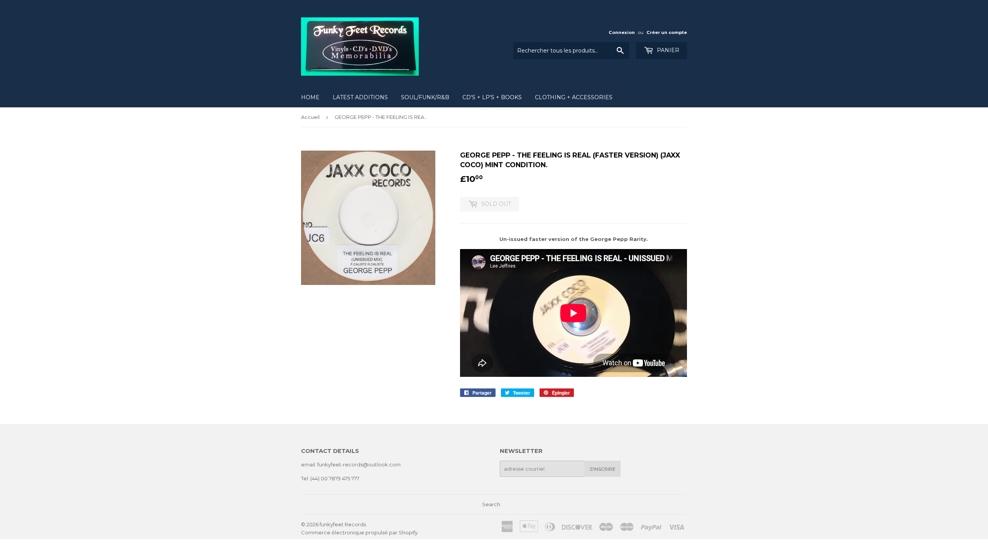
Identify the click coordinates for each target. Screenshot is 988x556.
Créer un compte (666, 32)
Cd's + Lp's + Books (492, 97)
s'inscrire (603, 469)
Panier (667, 50)
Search (491, 504)
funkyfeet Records (343, 524)
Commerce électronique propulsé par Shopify (359, 532)
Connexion (622, 32)
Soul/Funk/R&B (425, 97)
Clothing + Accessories (573, 97)
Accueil (310, 117)
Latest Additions (360, 97)
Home (310, 97)
